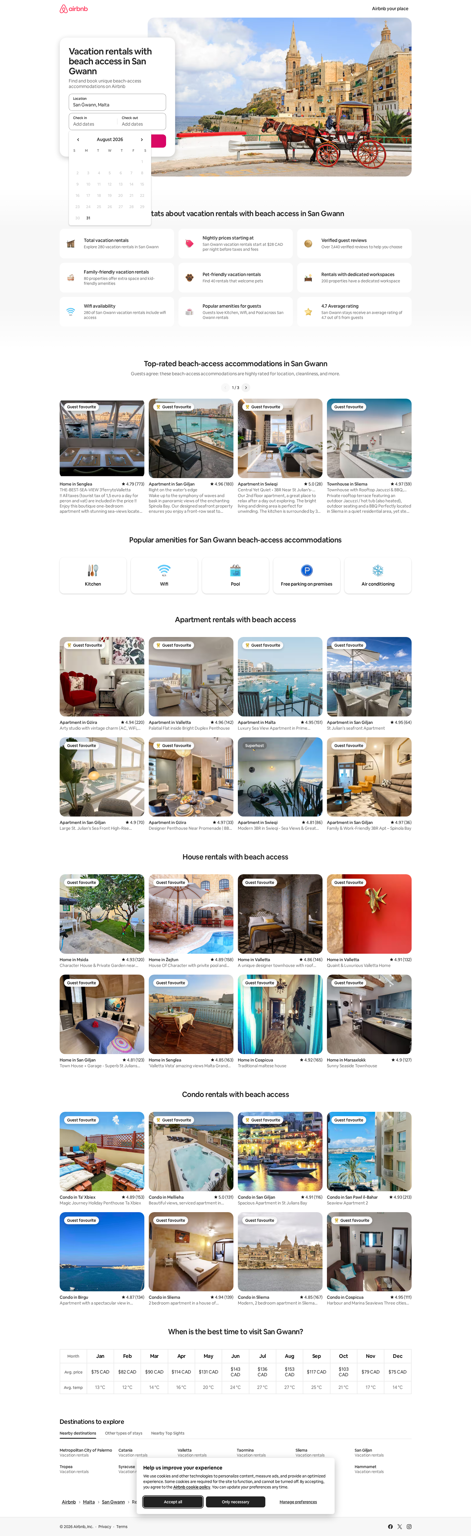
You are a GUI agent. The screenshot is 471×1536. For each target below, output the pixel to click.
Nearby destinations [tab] (78, 1433)
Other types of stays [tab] (123, 1433)
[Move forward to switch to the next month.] (141, 139)
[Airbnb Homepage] (74, 8)
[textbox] (93, 124)
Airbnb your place (390, 9)
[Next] (245, 387)
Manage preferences (298, 1501)
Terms (122, 1526)
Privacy (104, 1526)
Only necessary (235, 1501)
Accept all (173, 1501)
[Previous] (225, 387)
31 (88, 218)
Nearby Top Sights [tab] (167, 1433)
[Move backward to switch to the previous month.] (78, 139)
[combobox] (117, 104)
